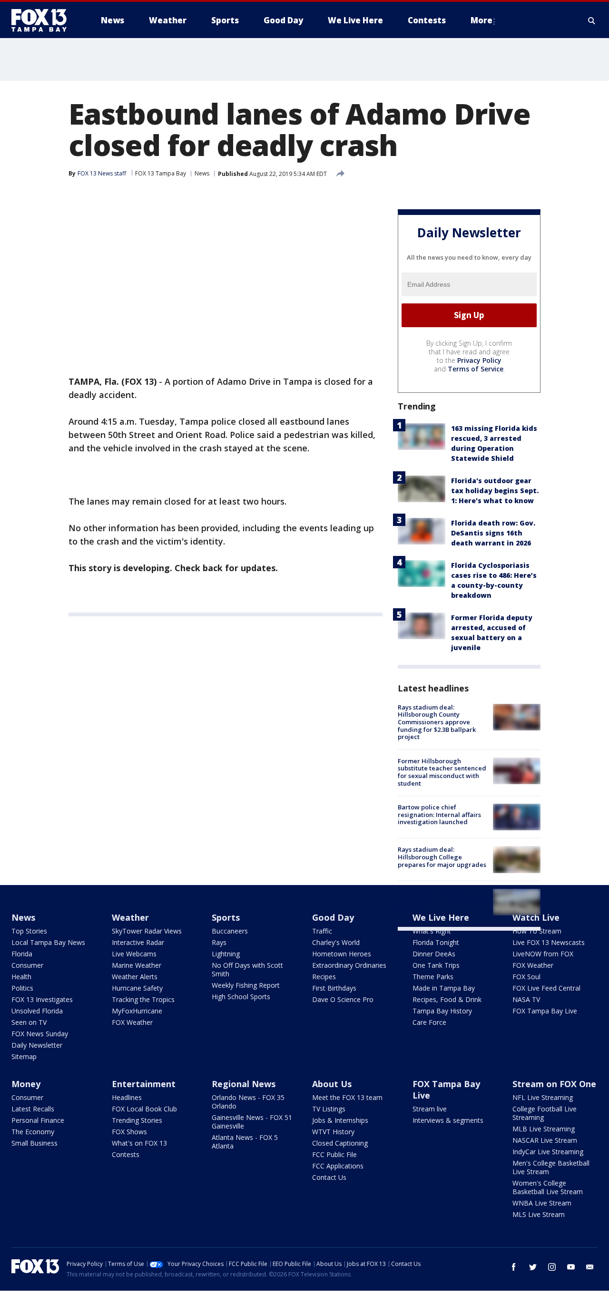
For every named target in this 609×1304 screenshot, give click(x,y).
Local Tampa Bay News (48, 942)
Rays (219, 942)
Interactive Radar (138, 942)
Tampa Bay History (442, 1010)
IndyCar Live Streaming (547, 1151)
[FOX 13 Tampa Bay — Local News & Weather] (42, 20)
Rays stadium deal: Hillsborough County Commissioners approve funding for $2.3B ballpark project (437, 722)
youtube (571, 1267)
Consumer (27, 965)
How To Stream (536, 930)
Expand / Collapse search (592, 20)
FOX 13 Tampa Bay (160, 173)
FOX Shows (129, 1131)
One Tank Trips (436, 965)
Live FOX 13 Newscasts (548, 942)
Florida (21, 953)
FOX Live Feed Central (546, 988)
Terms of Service (475, 368)
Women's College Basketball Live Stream (547, 1187)
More (481, 20)
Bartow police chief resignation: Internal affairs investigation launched (439, 814)
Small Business (34, 1143)
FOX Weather (132, 1022)
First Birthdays (334, 988)
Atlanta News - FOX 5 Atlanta (245, 1141)
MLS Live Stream (538, 1214)
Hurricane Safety (137, 988)
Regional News (243, 1084)
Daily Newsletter (36, 1045)
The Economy (32, 1131)
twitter (532, 1267)
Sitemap (24, 1056)
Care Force (429, 1022)
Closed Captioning (340, 1143)
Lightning (226, 953)
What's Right (432, 930)
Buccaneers (230, 930)
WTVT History (333, 1131)
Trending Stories (137, 1120)
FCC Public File (334, 1154)
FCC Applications (337, 1165)
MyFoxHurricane (137, 1010)
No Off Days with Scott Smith (247, 969)
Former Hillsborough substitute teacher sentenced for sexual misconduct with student (442, 772)
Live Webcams (134, 953)
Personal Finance (37, 1120)
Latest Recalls (32, 1108)
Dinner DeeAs (434, 953)
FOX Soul (526, 976)
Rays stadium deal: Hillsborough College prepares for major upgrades (442, 856)
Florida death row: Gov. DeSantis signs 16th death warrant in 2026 (493, 532)
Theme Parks (433, 976)
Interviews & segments (448, 1120)
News (202, 173)
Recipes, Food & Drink (447, 999)
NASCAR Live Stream (544, 1140)
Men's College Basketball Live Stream (550, 1167)
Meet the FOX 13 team (347, 1097)
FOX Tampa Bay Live (544, 1010)
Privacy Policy (479, 360)
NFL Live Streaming (542, 1097)
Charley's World (336, 942)
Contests (125, 1154)
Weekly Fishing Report (246, 985)
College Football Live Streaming (544, 1113)
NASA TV (526, 999)
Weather (130, 917)
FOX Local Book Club (144, 1108)
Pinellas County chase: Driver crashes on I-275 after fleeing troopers (441, 899)
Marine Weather (136, 965)
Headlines (127, 1097)
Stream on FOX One (554, 1084)
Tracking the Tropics (143, 999)
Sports (226, 917)
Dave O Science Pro (342, 999)
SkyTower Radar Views (147, 930)
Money (25, 1084)
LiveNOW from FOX (542, 953)
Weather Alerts (134, 976)
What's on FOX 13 (139, 1143)
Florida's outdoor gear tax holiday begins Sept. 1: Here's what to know (495, 490)
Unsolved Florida (37, 1010)
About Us (332, 1084)
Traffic (322, 930)
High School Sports (241, 996)
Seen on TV (29, 1022)
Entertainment (144, 1084)
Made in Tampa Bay (444, 988)
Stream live (430, 1108)
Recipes (324, 976)
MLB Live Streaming (543, 1128)
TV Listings (328, 1108)
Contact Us (329, 1177)
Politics (22, 988)
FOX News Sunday (39, 1033)
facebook (513, 1267)
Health (21, 976)
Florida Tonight (436, 942)
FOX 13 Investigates (42, 999)
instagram (552, 1267)
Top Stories (29, 930)
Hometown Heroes (341, 953)
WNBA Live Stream (541, 1202)
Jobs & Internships (340, 1120)
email (590, 1267)
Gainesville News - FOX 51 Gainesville (252, 1121)
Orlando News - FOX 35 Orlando (248, 1101)
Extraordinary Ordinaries (349, 965)
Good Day (333, 917)
